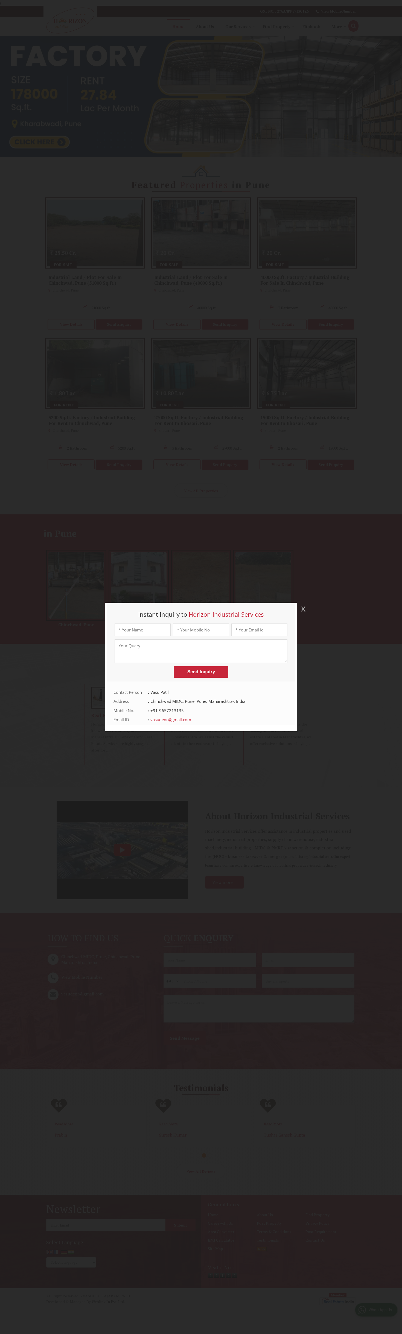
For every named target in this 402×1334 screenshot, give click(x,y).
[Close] (303, 609)
